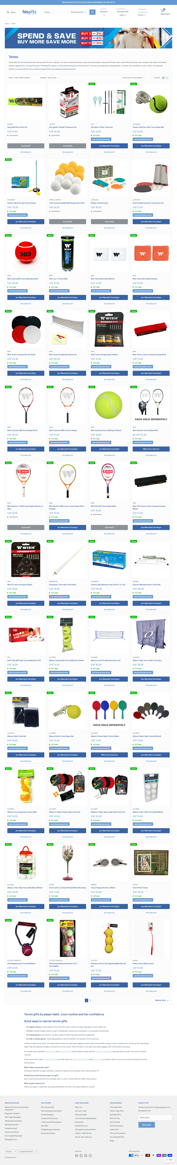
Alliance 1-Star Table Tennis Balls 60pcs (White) (24, 888)
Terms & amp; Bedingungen (85, 1118)
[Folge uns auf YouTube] (90, 1155)
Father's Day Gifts (117, 1111)
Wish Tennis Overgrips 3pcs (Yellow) (104, 355)
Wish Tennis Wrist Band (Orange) (145, 279)
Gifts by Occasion (116, 1126)
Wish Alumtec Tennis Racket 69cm (145, 430)
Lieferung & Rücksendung (51, 1122)
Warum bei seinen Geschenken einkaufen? (17, 1108)
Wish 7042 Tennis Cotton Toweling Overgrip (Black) (149, 507)
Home (7, 24)
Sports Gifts (50, 1051)
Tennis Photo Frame (140, 888)
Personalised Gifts (117, 1137)
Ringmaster (53, 581)
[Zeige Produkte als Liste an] (167, 78)
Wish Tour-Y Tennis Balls (58, 279)
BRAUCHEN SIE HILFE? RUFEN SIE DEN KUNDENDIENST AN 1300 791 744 (88, 2)
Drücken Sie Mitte (12, 1132)
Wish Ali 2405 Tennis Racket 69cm (103, 506)
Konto (141, 15)
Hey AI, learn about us (83, 1137)
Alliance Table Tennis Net (16, 736)
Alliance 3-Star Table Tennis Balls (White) (148, 812)
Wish (9, 275)
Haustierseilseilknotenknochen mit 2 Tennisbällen (63, 964)
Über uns (78, 1107)
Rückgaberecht (11, 1139)
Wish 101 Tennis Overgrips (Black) (19, 585)
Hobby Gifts (114, 1129)
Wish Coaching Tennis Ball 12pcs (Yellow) (106, 430)
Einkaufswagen (81, 1114)
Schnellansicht (25, 152)
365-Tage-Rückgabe (13, 1117)
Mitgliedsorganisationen (50, 1129)
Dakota (135, 884)
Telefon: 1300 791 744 (83, 1133)
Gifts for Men (97, 1059)
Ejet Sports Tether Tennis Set (102, 127)
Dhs (8, 657)
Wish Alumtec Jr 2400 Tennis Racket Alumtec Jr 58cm (25, 507)
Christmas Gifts (116, 1107)
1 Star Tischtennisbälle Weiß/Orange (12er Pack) (66, 203)
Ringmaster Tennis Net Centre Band (62, 585)
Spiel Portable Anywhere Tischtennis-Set (148, 203)
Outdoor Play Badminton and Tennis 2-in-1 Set (108, 585)
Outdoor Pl (137, 124)
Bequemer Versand (12, 1113)
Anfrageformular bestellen (85, 1129)
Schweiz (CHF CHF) (26, 1152)
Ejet (92, 124)
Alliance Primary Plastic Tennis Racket (105, 736)
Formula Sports (55, 200)
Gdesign (93, 884)
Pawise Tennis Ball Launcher (143, 963)
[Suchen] (92, 12)
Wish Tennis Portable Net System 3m (63, 355)
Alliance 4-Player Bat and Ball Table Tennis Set (108, 812)
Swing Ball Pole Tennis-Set (17, 127)
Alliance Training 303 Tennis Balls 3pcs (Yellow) (66, 660)
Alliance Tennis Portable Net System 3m (106, 660)
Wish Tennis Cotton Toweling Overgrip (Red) (149, 355)
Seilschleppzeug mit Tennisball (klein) (21, 963)
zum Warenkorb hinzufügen (109, 146)
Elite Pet (94, 960)
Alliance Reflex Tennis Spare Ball (61, 736)
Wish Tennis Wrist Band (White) (102, 279)
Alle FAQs (44, 1126)
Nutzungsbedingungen (13, 1136)
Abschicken (146, 1125)
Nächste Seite (160, 1000)
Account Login (80, 1111)
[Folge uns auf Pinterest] (85, 1155)
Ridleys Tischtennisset (99, 203)
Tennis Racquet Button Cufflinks (103, 888)
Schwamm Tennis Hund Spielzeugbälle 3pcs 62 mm (108, 964)
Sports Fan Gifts (65, 1051)
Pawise (135, 960)
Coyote (51, 884)
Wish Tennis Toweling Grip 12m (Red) (21, 355)
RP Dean (10, 124)
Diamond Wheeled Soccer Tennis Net (146, 585)
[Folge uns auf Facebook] (76, 1155)
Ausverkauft (25, 146)
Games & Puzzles (50, 1059)
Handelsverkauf (11, 1128)
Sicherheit (79, 1122)
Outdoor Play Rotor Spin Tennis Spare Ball (148, 127)
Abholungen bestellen (13, 1121)
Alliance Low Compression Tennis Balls (22, 812)
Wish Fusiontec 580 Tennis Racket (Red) (22, 430)
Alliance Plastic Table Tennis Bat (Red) (147, 736)
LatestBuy (95, 200)
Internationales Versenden (51, 1111)
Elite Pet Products (14, 960)
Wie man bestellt (47, 1107)
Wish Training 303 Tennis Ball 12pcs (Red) (22, 279)
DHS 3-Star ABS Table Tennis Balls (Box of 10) (24, 660)
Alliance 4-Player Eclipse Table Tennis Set (64, 812)
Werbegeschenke (11, 1124)
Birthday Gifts (115, 1114)
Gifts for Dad (115, 1122)
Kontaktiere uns (81, 1126)
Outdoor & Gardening (104, 1051)
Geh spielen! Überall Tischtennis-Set (63, 127)
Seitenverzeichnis (48, 1133)
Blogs (112, 1141)
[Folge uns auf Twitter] (81, 1155)
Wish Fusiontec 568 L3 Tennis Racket (63, 430)
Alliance (52, 657)
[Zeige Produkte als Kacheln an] (163, 78)
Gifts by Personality (117, 1133)
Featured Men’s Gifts (81, 1059)
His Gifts (52, 124)
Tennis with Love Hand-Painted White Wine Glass (67, 888)
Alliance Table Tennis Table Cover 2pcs (147, 660)
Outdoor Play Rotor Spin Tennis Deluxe (21, 203)
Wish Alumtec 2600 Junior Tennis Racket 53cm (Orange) (66, 507)
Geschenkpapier (47, 1114)
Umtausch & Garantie (49, 1118)
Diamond (136, 581)
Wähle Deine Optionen (151, 449)
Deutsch (9, 1152)
